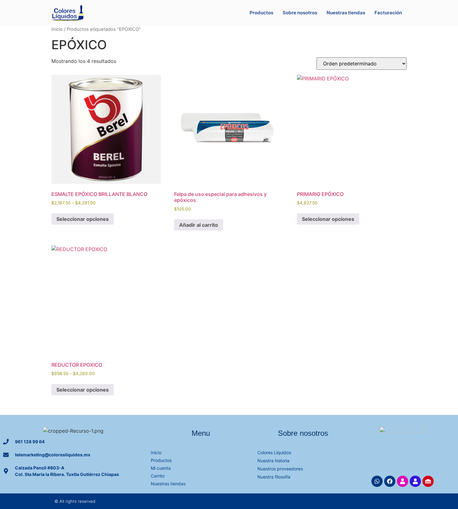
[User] (402, 481)
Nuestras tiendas (346, 13)
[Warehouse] (428, 481)
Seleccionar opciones (82, 219)
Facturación (388, 13)
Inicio (57, 29)
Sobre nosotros (300, 13)
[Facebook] (389, 481)
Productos (261, 13)
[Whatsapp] (377, 481)
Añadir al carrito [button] (198, 225)
